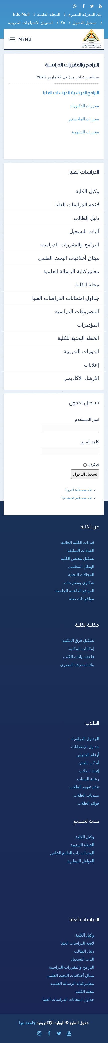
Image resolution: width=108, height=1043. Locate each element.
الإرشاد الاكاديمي (81, 378)
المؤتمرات (88, 324)
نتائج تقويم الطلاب (84, 786)
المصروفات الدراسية (77, 311)
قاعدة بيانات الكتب (78, 656)
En (62, 22)
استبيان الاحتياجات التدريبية (30, 22)
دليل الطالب (86, 218)
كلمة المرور (89, 441)
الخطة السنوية (82, 844)
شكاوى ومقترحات (79, 582)
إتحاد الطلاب (89, 770)
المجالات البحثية (81, 574)
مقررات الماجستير (83, 118)
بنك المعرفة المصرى (85, 14)
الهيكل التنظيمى (81, 566)
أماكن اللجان (88, 762)
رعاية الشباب (88, 778)
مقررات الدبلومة (85, 131)
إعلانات (91, 365)
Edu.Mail (21, 14)
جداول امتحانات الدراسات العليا (65, 298)
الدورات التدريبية (81, 351)
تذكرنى (93, 464)
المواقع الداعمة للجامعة (74, 590)
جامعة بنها (27, 1022)
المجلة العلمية (48, 14)
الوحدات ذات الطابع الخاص (72, 852)
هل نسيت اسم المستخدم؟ (77, 498)
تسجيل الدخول (85, 22)
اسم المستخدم (87, 419)
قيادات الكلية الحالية (77, 542)
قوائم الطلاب (88, 803)
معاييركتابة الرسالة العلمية (71, 271)
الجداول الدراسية (85, 738)
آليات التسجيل (84, 231)
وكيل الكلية (87, 191)
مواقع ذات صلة (81, 598)
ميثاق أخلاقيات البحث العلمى (68, 258)
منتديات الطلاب (86, 795)
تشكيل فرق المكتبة (78, 640)
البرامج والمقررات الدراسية (69, 244)
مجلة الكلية (87, 284)
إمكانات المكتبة (81, 648)
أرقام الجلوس (87, 754)
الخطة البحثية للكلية (78, 338)
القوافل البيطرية (80, 861)
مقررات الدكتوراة (84, 105)
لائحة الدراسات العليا (77, 204)
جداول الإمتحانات (85, 746)
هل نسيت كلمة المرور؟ (78, 490)
